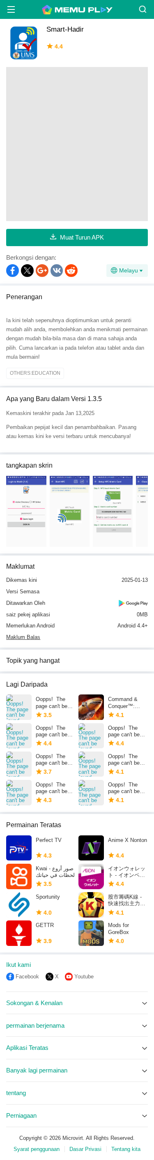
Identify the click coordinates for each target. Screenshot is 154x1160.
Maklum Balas (23, 637)
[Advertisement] (77, 144)
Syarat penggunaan (37, 1149)
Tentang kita (125, 1149)
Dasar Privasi (85, 1149)
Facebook (27, 976)
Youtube (84, 976)
